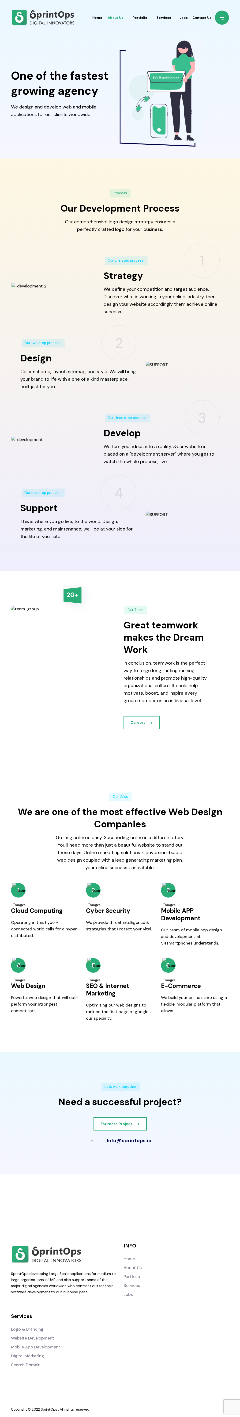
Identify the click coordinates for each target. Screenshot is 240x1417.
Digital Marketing (27, 1356)
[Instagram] (110, 1208)
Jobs (184, 17)
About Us (115, 17)
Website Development (32, 1338)
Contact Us (201, 17)
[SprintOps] (42, 17)
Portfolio (140, 17)
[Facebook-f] (91, 1208)
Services (164, 17)
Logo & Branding (27, 1329)
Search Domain (26, 1365)
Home (97, 17)
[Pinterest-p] (149, 1208)
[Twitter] (129, 1208)
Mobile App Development (35, 1347)
